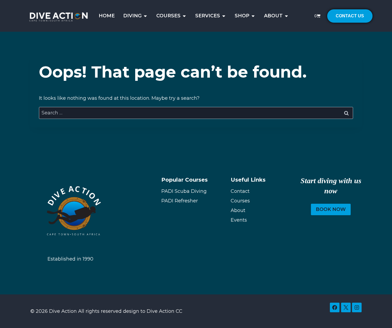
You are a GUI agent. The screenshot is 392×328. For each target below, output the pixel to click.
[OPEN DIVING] (145, 15)
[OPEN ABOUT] (286, 15)
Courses (240, 201)
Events (239, 220)
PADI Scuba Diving (184, 191)
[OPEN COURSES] (184, 15)
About (238, 210)
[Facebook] (334, 307)
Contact (240, 191)
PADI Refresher (179, 201)
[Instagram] (357, 307)
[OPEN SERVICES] (223, 15)
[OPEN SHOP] (253, 15)
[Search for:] (196, 113)
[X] (346, 307)
